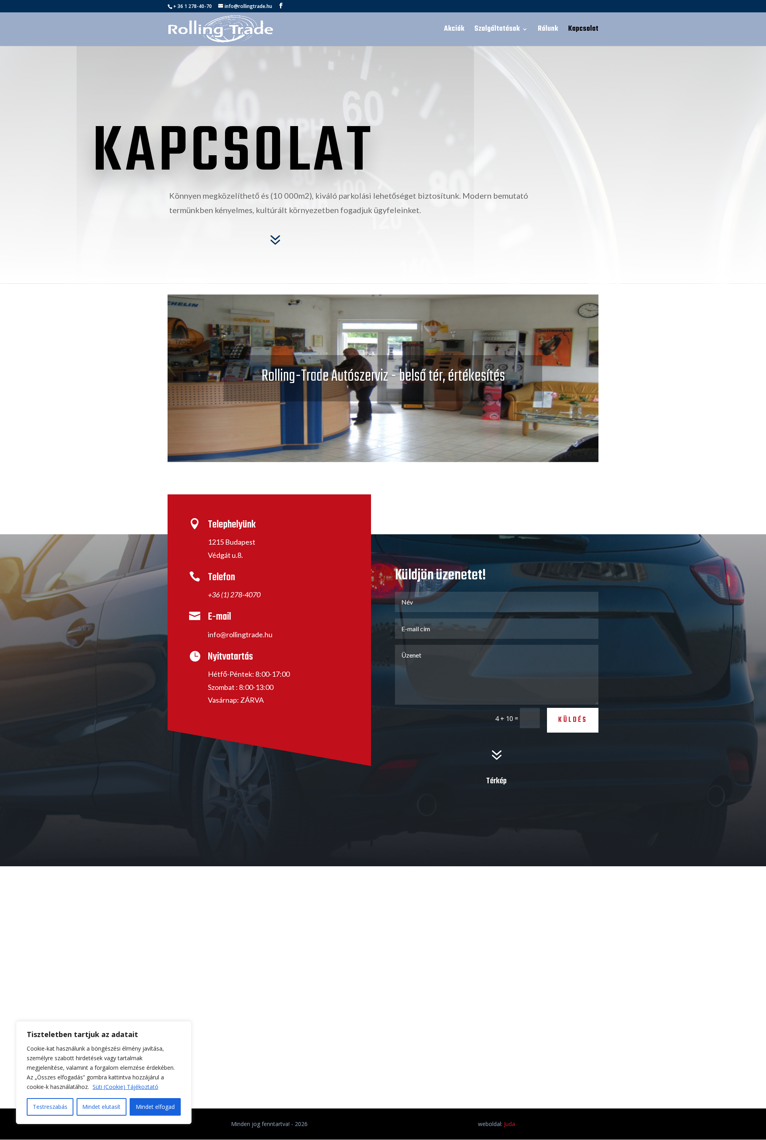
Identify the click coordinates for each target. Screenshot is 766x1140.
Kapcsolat (583, 30)
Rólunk (548, 30)
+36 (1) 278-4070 (234, 594)
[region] (104, 1072)
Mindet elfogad (155, 1106)
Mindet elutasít (101, 1106)
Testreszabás (50, 1106)
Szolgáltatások (497, 30)
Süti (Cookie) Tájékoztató (125, 1087)
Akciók (454, 30)
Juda (509, 1124)
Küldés (572, 720)
